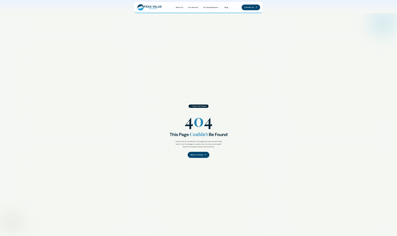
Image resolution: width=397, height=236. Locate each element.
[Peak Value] (149, 7)
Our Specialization (210, 7)
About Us (179, 7)
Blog (226, 7)
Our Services (193, 7)
